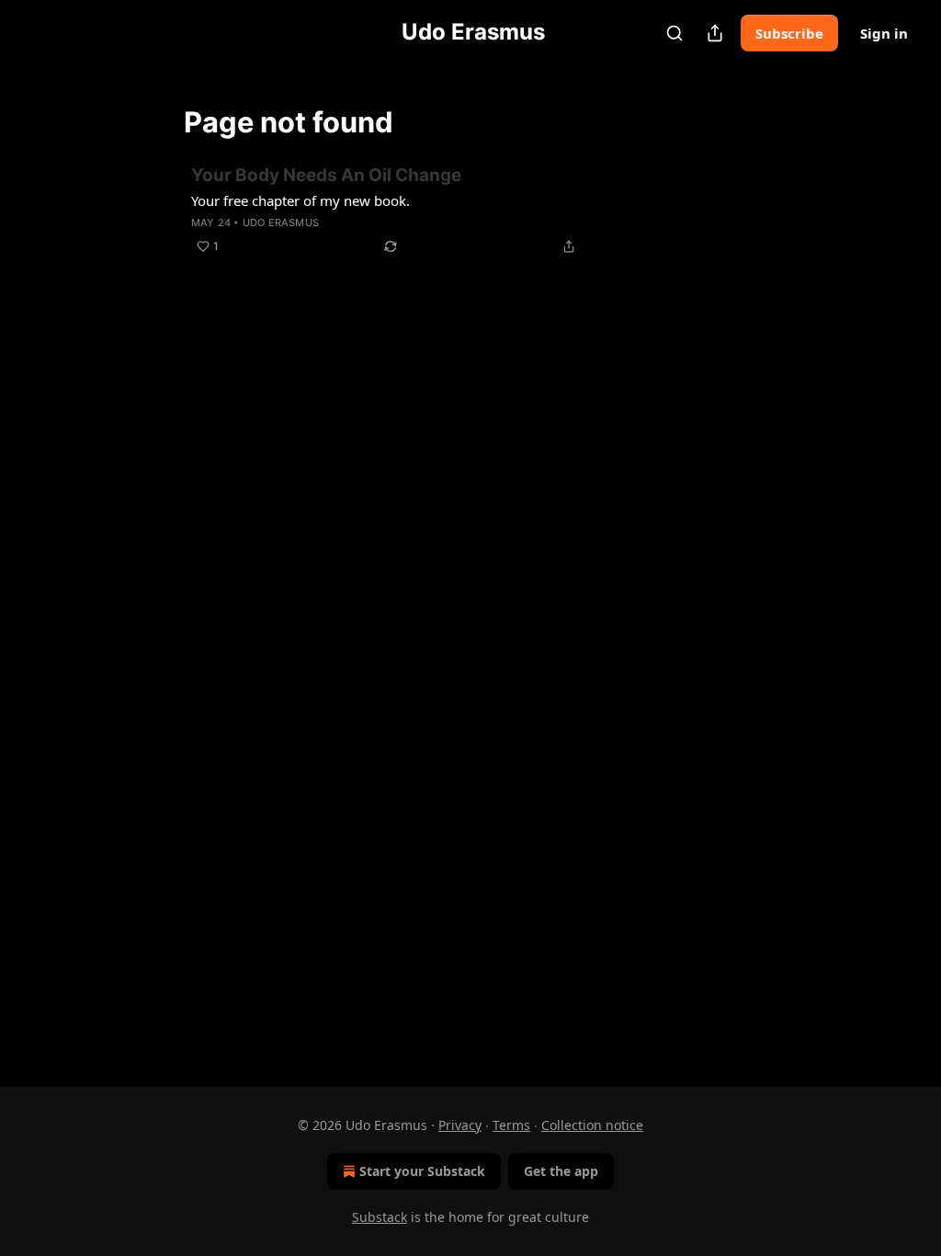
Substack (379, 1217)
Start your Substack (422, 1171)
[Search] (674, 33)
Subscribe (789, 33)
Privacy (460, 1125)
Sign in (884, 33)
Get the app (561, 1171)
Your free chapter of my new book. (300, 200)
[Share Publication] (715, 33)
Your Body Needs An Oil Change (326, 175)
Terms (511, 1125)
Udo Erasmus (281, 222)
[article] (470, 210)
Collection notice (592, 1125)
